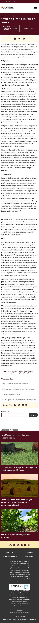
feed (31, 371)
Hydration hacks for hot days (11, 394)
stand (25, 373)
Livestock (17, 16)
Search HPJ (5, 412)
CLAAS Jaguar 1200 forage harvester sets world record (19, 400)
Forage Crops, (10, 16)
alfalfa (16, 371)
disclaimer (22, 606)
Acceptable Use (24, 619)
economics (27, 371)
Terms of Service (7, 619)
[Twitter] (19, 39)
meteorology (16, 373)
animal (21, 371)
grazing (10, 373)
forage (5, 373)
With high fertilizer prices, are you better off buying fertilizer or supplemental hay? (16, 502)
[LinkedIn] (24, 39)
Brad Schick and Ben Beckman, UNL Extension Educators (10, 28)
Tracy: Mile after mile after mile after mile (15, 384)
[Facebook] (15, 39)
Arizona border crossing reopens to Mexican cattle (18, 389)
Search (33, 415)
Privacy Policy (16, 619)
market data (24, 590)
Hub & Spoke (22, 616)
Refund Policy (32, 619)
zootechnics (31, 373)
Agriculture (11, 371)
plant (21, 373)
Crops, (3, 16)
